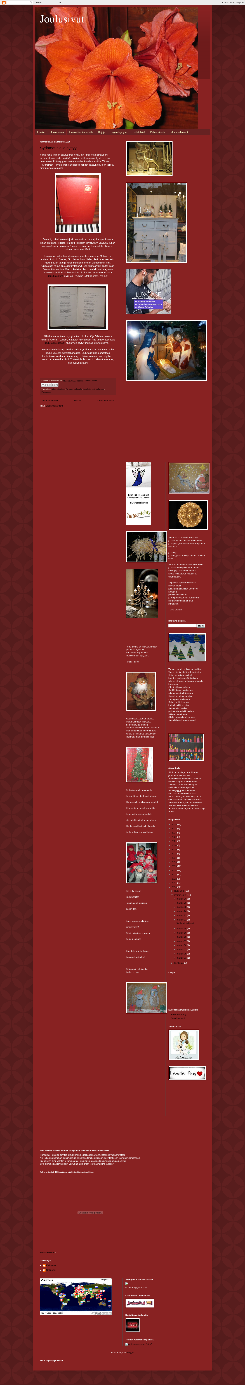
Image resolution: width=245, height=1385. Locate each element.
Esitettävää (139, 132)
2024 (174, 828)
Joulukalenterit (179, 132)
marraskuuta (180, 895)
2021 (174, 841)
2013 (174, 874)
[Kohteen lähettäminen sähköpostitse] (43, 385)
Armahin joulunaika (74, 389)
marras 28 (182, 907)
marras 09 (182, 941)
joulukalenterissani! (55, 343)
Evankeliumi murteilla (81, 132)
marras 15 (182, 937)
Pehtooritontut (158, 132)
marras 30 (182, 899)
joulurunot (100, 389)
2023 (174, 833)
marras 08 (182, 945)
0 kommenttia (91, 380)
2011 (174, 883)
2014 (174, 870)
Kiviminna (51, 1265)
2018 (174, 853)
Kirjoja (101, 132)
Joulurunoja (57, 132)
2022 (174, 837)
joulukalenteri (89, 389)
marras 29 (182, 903)
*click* (148, 1344)
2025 (174, 824)
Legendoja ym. (118, 132)
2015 (174, 866)
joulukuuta (179, 891)
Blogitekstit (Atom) (54, 406)
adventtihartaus (58, 389)
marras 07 (182, 949)
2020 (174, 845)
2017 (174, 858)
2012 (174, 879)
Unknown (51, 1270)
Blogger (130, 1352)
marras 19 (182, 928)
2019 (174, 849)
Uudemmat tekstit (49, 400)
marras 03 (182, 958)
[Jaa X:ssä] (50, 385)
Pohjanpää (46, 392)
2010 (174, 887)
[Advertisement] (153, 409)
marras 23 (182, 915)
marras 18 (182, 933)
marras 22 (182, 920)
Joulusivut (62, 18)
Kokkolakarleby (178, 1014)
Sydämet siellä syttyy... (59, 148)
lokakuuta (179, 963)
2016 (174, 862)
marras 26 (182, 911)
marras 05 (182, 954)
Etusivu (41, 132)
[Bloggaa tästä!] (46, 385)
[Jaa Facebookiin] (53, 385)
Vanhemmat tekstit (105, 400)
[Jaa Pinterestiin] (56, 385)
